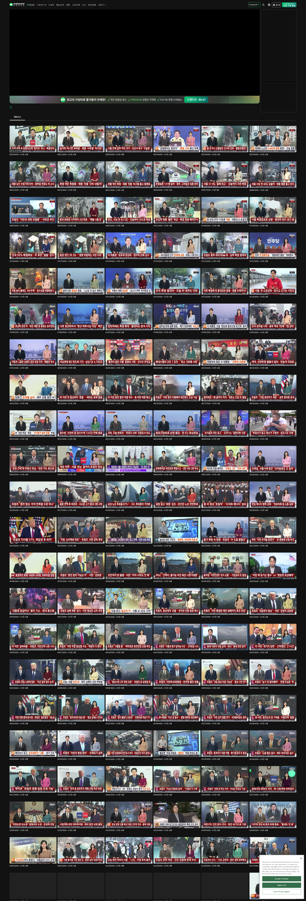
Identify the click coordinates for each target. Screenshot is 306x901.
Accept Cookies (281, 879)
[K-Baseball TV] (254, 4)
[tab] (17, 117)
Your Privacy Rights (281, 891)
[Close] (301, 858)
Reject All (282, 885)
